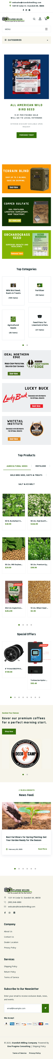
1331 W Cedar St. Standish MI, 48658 (28, 6)
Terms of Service (11, 977)
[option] (26, 100)
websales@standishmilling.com (26, 2)
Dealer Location (11, 942)
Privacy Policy (10, 947)
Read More (42, 849)
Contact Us (9, 937)
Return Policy (10, 971)
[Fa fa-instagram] (26, 10)
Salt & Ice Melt (26, 484)
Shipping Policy (10, 966)
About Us (8, 931)
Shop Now (9, 731)
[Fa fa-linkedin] (29, 10)
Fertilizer (39, 290)
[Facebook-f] (23, 10)
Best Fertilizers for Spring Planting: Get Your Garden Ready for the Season (26, 839)
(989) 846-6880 (14, 902)
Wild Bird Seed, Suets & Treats (13, 292)
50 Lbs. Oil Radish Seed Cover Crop (19, 564)
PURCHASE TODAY (26, 135)
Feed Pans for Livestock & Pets (40, 324)
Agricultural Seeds (13, 326)
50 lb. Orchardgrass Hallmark (17, 608)
